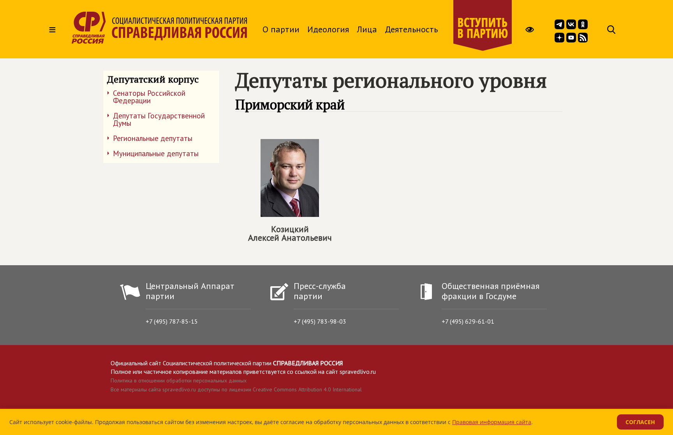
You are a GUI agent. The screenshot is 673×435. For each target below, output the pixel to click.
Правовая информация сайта (491, 422)
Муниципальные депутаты (156, 153)
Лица (367, 29)
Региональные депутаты (152, 138)
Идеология (328, 29)
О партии (281, 29)
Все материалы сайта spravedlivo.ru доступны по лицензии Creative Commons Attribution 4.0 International (236, 389)
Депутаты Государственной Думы (159, 119)
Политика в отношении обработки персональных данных (179, 380)
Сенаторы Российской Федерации (149, 96)
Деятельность (411, 29)
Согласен (640, 422)
